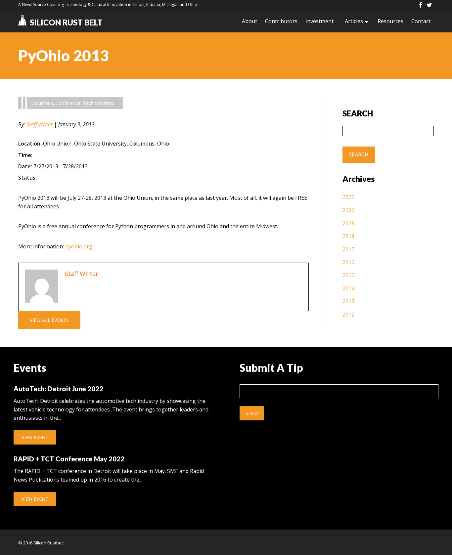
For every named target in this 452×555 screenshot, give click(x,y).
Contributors (281, 21)
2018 (348, 236)
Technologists (98, 103)
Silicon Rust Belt (66, 22)
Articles (354, 21)
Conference (68, 103)
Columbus (42, 103)
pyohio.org (78, 246)
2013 (348, 301)
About (249, 21)
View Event (35, 437)
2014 (348, 288)
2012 (348, 314)
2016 (348, 262)
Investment (319, 21)
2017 (348, 249)
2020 (348, 210)
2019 (348, 223)
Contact (420, 21)
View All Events (49, 320)
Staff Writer (39, 124)
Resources (390, 21)
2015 (348, 275)
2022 (348, 197)
